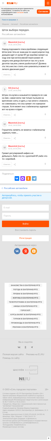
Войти (26, 224)
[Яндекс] (25, 251)
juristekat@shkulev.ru (30, 423)
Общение (5, 24)
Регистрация (25, 238)
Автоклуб (14, 24)
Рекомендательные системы (13, 427)
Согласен (43, 11)
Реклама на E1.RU (35, 354)
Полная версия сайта (13, 354)
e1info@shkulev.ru (15, 423)
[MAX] (22, 178)
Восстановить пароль (25, 230)
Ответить (6, 75)
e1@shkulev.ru (31, 418)
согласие (20, 12)
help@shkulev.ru (20, 425)
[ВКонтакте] (17, 178)
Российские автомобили (29, 24)
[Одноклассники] (28, 178)
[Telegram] (34, 178)
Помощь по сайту (11, 358)
